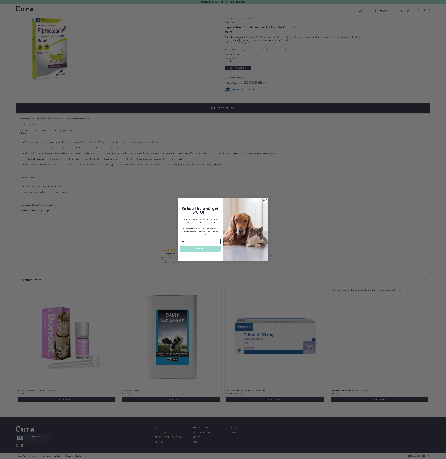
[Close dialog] (265, 201)
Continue (200, 248)
